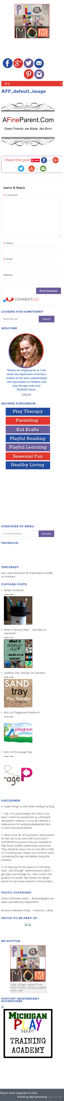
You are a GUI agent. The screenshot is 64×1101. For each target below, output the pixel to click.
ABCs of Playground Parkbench (22, 712)
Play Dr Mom (7, 1093)
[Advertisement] (32, 48)
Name (8, 243)
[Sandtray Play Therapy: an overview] (18, 707)
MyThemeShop (38, 1097)
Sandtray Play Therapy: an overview (24, 673)
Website (8, 275)
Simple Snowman (14, 590)
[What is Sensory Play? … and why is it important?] (18, 668)
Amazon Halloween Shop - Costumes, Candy (27, 910)
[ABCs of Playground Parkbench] (18, 747)
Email (7, 259)
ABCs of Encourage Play (18, 752)
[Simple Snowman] (18, 625)
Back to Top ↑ (56, 1097)
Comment (10, 195)
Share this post (18, 159)
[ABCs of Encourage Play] (18, 786)
